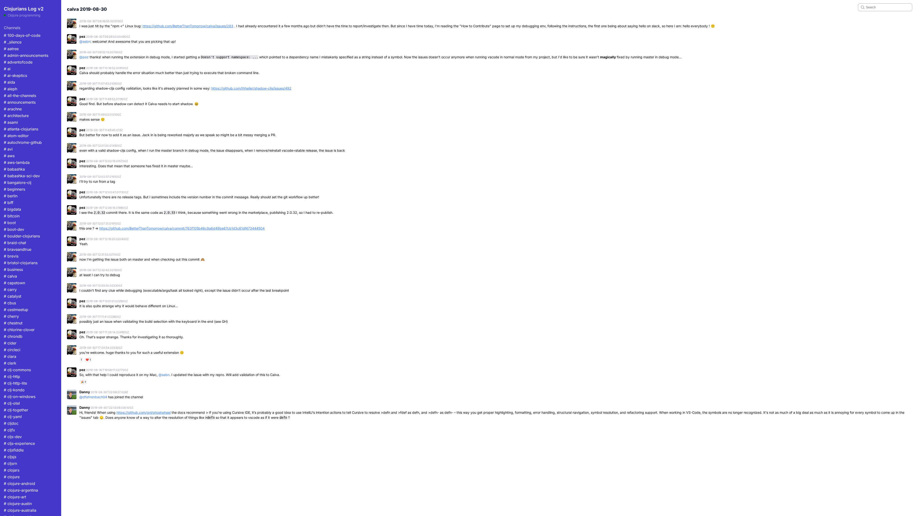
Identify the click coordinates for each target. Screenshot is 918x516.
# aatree (11, 48)
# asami (11, 122)
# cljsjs (10, 456)
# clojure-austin (18, 503)
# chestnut (13, 323)
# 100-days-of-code (22, 35)
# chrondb (13, 336)
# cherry (11, 316)
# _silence (13, 42)
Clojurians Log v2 (24, 9)
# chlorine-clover (19, 329)
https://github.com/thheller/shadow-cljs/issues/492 (251, 88)
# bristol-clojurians (21, 262)
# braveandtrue (17, 249)
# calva (10, 276)
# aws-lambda (17, 162)
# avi (8, 149)
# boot (10, 222)
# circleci (12, 349)
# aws (9, 155)
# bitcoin (12, 216)
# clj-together (16, 410)
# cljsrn (10, 463)
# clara (10, 356)
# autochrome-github (23, 142)
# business (13, 269)
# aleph (10, 88)
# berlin (10, 196)
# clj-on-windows (19, 396)
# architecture (16, 115)
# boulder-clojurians (22, 236)
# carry (10, 289)
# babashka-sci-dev (22, 175)
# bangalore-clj (17, 182)
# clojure (12, 476)
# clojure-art (15, 496)
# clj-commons (17, 369)
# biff (8, 202)
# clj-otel (12, 403)
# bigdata (12, 209)
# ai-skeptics (15, 75)
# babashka (14, 169)
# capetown (14, 282)
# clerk (10, 363)
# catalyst (12, 296)
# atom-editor (16, 135)
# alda (9, 82)
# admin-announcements (26, 55)
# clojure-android (19, 483)
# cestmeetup (16, 309)
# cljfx (9, 430)
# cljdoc (11, 423)
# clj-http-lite (15, 383)
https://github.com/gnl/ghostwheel (143, 412)
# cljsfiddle (14, 450)
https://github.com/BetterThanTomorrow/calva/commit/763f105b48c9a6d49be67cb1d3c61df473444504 (182, 228)
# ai (7, 68)
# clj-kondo (14, 389)
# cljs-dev (13, 436)
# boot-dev (14, 229)
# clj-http (12, 376)
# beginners (14, 189)
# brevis (11, 256)
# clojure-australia (20, 510)
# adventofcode (18, 62)
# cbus (10, 303)
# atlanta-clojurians (21, 129)
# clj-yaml (13, 416)
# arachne (13, 109)
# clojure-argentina (21, 490)
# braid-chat (15, 242)
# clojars (11, 470)
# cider (10, 343)
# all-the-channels (20, 95)
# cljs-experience (19, 443)
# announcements (20, 102)
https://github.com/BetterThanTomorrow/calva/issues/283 (187, 26)
